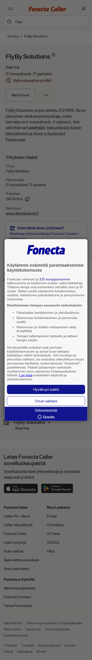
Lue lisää (26, 375)
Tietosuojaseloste (46, 410)
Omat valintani (46, 401)
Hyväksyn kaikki (46, 389)
